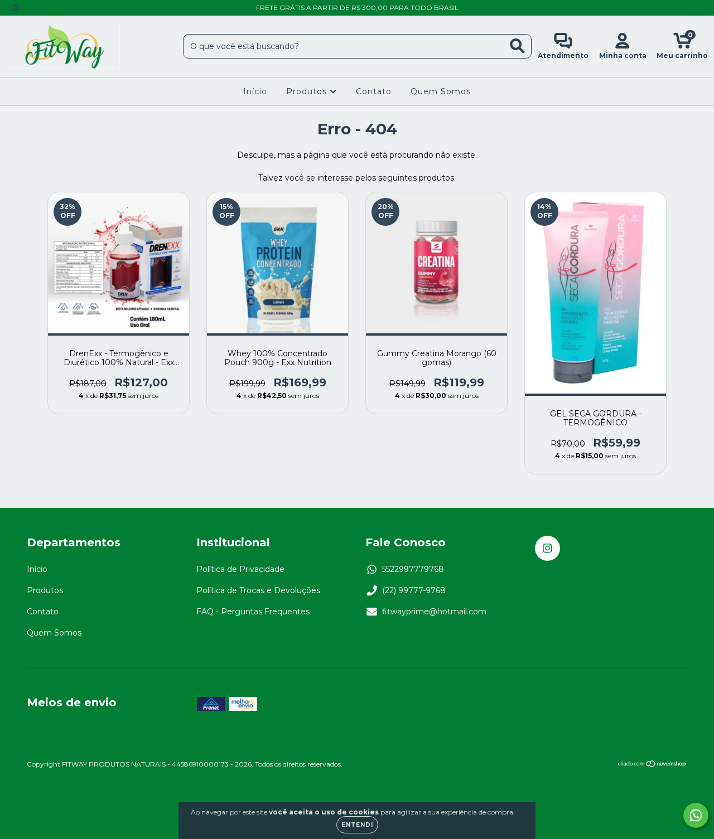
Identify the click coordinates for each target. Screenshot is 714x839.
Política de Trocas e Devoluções (258, 590)
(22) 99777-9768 (414, 590)
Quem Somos (441, 91)
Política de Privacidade (240, 569)
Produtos (308, 91)
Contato (374, 91)
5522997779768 (413, 569)
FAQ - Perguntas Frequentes (253, 612)
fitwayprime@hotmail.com (434, 612)
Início (255, 91)
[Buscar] (517, 46)
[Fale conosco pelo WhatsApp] (695, 815)
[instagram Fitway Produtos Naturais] (15, 8)
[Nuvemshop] (652, 764)
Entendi (357, 824)
